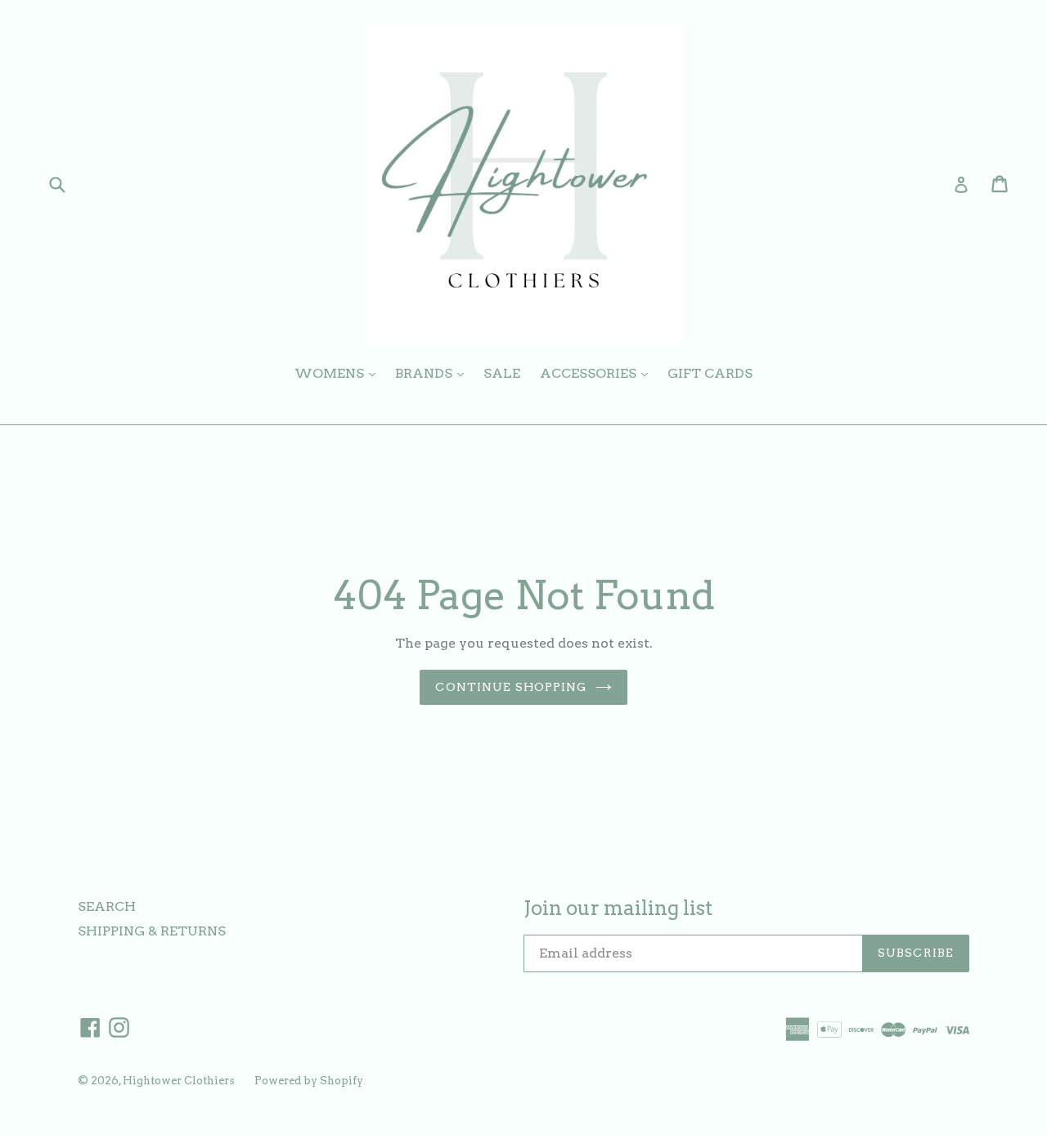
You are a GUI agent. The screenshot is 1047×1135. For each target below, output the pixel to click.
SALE (501, 373)
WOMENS (339, 373)
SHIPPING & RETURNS (152, 931)
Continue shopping (510, 686)
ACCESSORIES (598, 373)
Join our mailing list (618, 908)
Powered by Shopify (308, 1080)
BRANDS (433, 373)
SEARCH (107, 906)
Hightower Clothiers (179, 1080)
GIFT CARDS (710, 373)
